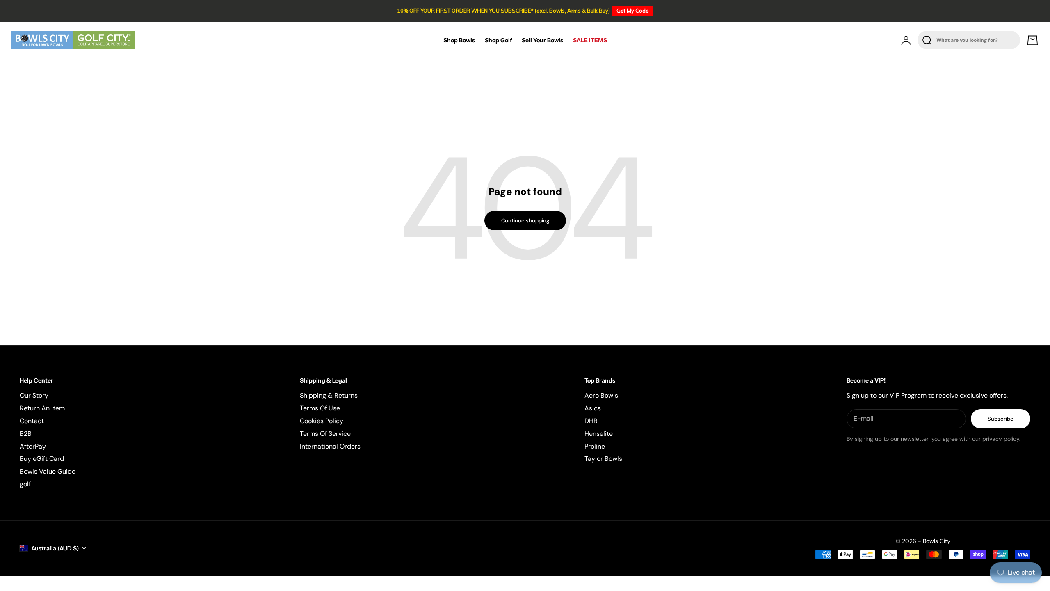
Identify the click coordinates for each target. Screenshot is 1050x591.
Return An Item (42, 408)
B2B (26, 433)
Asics (592, 408)
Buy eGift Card (42, 458)
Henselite (598, 433)
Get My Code (632, 10)
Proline (594, 446)
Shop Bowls (459, 40)
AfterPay (33, 446)
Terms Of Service (325, 433)
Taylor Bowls (603, 458)
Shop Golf (498, 40)
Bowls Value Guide (47, 471)
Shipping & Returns (329, 395)
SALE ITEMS (590, 40)
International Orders (330, 446)
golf (25, 484)
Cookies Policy (321, 421)
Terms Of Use (320, 408)
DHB (591, 421)
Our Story (34, 395)
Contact (32, 421)
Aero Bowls (601, 395)
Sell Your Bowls (542, 40)
